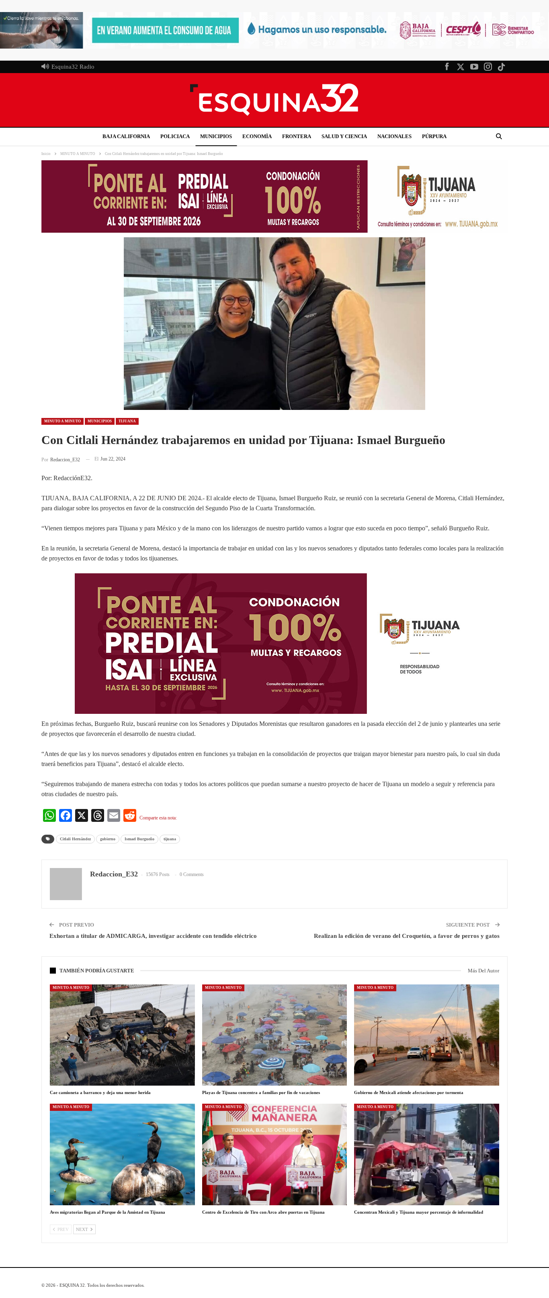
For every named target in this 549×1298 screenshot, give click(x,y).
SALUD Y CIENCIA (344, 136)
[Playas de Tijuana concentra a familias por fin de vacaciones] (274, 1035)
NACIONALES (394, 136)
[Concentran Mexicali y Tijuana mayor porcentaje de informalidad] (426, 1154)
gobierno (107, 839)
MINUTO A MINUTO (62, 421)
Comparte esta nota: (158, 818)
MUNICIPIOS (216, 136)
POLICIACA (175, 136)
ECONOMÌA (257, 136)
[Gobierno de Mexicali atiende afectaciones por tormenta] (426, 1035)
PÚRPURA (434, 136)
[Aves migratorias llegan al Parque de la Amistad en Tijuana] (122, 1154)
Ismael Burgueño (139, 839)
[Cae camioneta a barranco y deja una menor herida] (122, 1035)
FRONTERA (296, 136)
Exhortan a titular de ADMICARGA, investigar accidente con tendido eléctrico (153, 936)
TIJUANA (127, 421)
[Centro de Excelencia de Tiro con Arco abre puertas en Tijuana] (274, 1154)
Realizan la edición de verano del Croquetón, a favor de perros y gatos (407, 936)
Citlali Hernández (75, 839)
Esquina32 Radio (72, 66)
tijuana (170, 839)
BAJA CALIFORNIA (126, 136)
